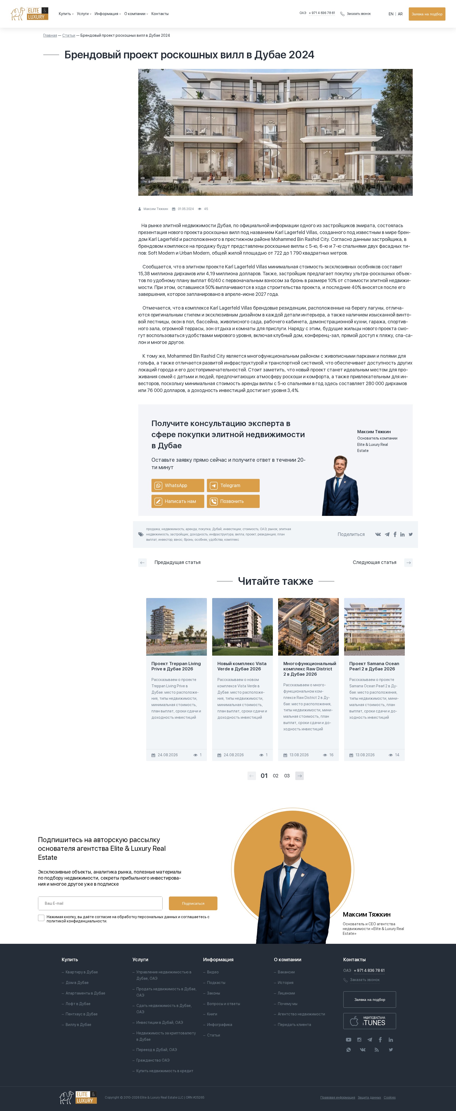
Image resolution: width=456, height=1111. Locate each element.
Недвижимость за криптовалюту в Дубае (166, 1036)
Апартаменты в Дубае (85, 993)
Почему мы (287, 1004)
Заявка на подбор (427, 14)
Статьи (68, 35)
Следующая (374, 562)
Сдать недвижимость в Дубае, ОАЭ (164, 1008)
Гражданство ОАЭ (153, 1060)
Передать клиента (294, 1025)
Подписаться (193, 903)
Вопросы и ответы (223, 1004)
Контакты (160, 14)
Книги (212, 1014)
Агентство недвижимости (301, 1014)
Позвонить (232, 501)
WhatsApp (176, 485)
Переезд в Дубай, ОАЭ (156, 1050)
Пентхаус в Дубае (82, 1014)
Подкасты (216, 983)
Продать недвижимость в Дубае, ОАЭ (166, 992)
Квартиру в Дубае (82, 972)
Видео (213, 972)
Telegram (230, 485)
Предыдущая (178, 562)
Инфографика (219, 1025)
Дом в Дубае (77, 983)
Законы (213, 993)
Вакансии (286, 972)
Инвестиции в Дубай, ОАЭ (159, 1022)
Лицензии (286, 993)
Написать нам (180, 501)
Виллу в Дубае (78, 1025)
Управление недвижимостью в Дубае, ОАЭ (164, 975)
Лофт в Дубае (78, 1004)
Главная (50, 35)
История (285, 983)
